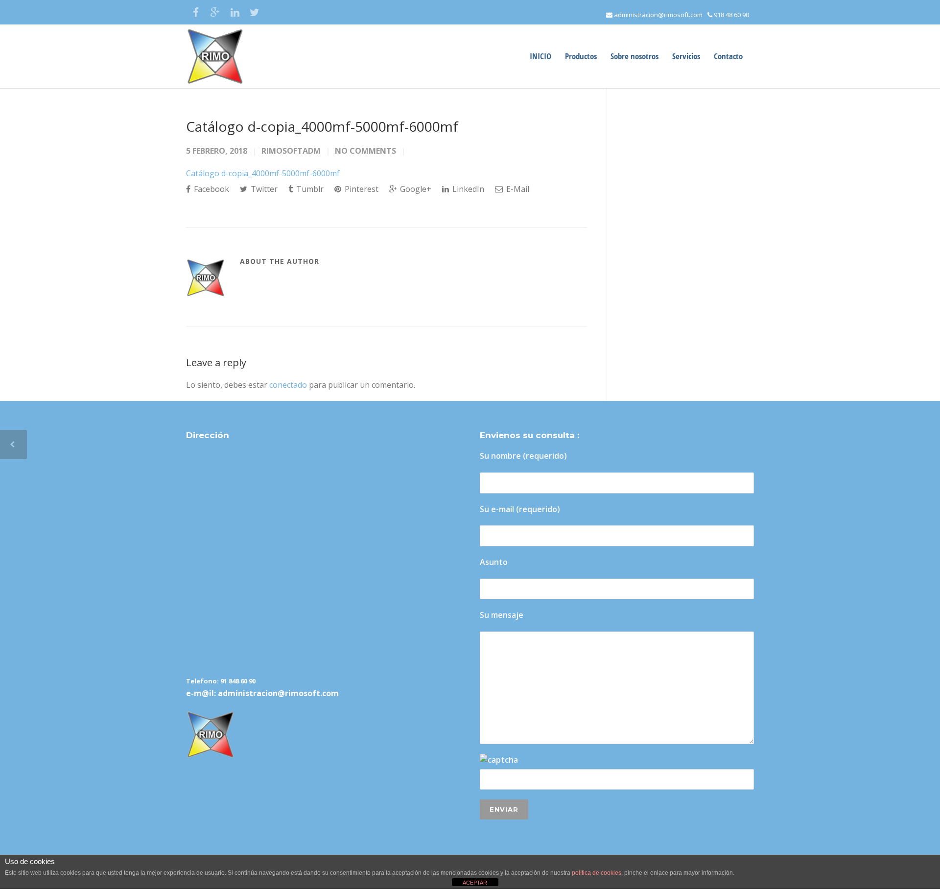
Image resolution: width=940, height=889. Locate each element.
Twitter (263, 189)
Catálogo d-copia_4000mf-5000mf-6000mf (322, 126)
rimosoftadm (291, 150)
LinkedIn (467, 189)
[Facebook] (196, 12)
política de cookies (596, 872)
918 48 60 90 (730, 14)
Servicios (686, 56)
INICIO (540, 56)
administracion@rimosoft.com (657, 14)
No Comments (365, 150)
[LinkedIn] (235, 12)
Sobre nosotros (634, 56)
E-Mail (516, 189)
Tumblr (309, 189)
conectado (288, 384)
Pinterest (360, 189)
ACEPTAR (475, 883)
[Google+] (215, 12)
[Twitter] (254, 12)
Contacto (728, 56)
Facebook (210, 189)
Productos (581, 56)
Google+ (414, 189)
